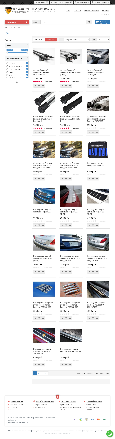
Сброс (17, 82)
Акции (62, 410)
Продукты (13, 407)
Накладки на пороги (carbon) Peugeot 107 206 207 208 (96, 304)
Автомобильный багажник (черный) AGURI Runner (41, 72)
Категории (11, 22)
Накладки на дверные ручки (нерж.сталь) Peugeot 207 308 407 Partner (43, 305)
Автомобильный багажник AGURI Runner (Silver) (70, 72)
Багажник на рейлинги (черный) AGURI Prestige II (70, 118)
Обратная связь (41, 405)
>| (46, 373)
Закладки (89, 410)
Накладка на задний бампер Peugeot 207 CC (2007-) (43, 258)
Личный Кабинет (92, 405)
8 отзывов (48, 128)
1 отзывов (48, 82)
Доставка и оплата (17, 405)
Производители (66, 405)
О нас (12, 410)
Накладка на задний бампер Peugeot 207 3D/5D (69, 211)
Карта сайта (40, 407)
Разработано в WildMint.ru (18, 422)
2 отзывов (75, 82)
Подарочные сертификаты (70, 407)
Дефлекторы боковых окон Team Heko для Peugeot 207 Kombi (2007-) (43, 166)
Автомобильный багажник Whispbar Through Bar (95, 72)
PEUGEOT (12, 28)
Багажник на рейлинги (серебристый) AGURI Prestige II (43, 118)
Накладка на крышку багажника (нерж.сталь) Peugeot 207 (70, 258)
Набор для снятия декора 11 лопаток (95, 164)
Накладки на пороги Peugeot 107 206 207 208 (70, 350)
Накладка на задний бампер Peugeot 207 (42, 210)
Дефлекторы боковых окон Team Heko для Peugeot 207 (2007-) (96, 118)
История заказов (92, 407)
